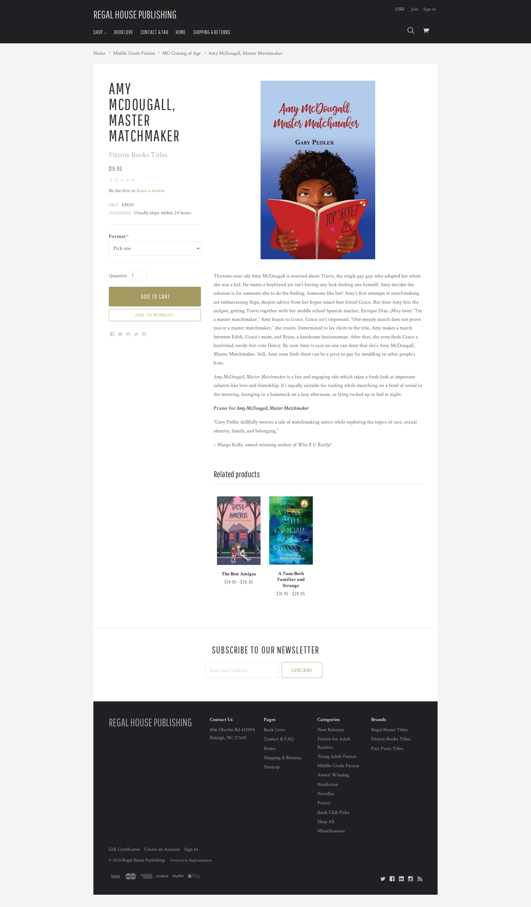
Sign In (191, 849)
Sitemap (272, 767)
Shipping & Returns (211, 32)
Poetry (323, 803)
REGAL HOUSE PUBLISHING (135, 14)
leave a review (151, 190)
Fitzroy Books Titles (391, 739)
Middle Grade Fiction (338, 766)
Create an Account (162, 849)
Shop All (325, 821)
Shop (98, 32)
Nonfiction (327, 784)
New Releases (330, 730)
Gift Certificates (124, 849)
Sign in (429, 9)
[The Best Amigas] (239, 530)
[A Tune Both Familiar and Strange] (291, 530)
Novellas (325, 794)
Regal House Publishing (143, 860)
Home (181, 32)
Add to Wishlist (155, 315)
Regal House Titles (389, 730)
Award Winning (333, 775)
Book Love (123, 32)
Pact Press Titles (387, 748)
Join (415, 9)
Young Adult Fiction (336, 756)
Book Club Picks (333, 812)
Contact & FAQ (154, 32)
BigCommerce (200, 860)
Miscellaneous (331, 831)
